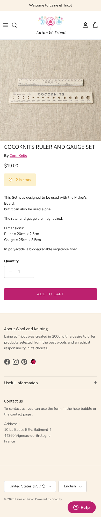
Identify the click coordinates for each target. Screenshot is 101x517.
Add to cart (50, 294)
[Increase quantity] (29, 272)
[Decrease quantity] (8, 272)
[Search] (17, 25)
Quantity (11, 261)
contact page (20, 414)
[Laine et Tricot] (50, 25)
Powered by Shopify (48, 499)
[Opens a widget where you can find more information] (81, 507)
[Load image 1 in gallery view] (50, 90)
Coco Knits (18, 155)
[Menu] (5, 25)
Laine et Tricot (24, 499)
